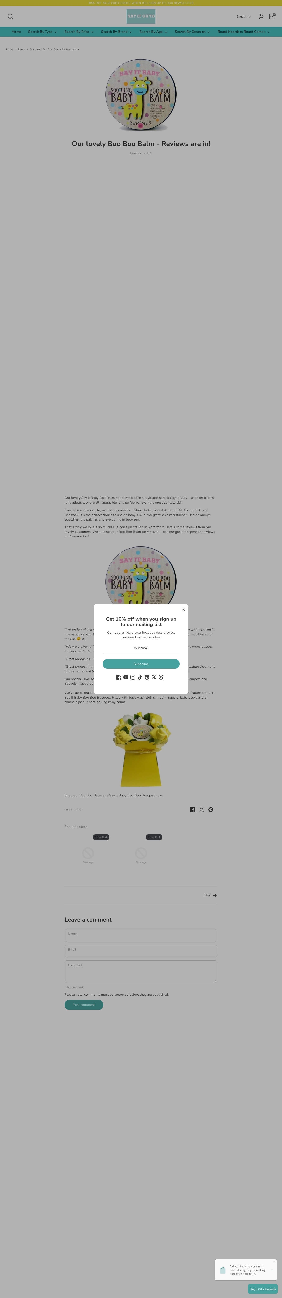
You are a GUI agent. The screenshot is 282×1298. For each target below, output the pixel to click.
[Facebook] (118, 677)
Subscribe (141, 664)
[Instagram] (132, 677)
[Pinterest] (147, 677)
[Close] (183, 609)
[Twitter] (154, 677)
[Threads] (161, 677)
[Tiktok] (139, 677)
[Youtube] (125, 677)
